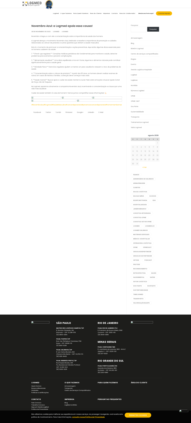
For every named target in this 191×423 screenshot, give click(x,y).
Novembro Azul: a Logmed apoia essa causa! (62, 26)
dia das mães (138, 196)
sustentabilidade (140, 290)
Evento (133, 64)
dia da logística (140, 192)
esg (154, 200)
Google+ (79, 112)
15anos (136, 175)
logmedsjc (150, 226)
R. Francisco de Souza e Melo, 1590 (110, 330)
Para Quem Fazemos (80, 13)
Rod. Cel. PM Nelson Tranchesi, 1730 (68, 341)
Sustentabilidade (137, 112)
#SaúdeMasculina (59, 105)
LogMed (65, 32)
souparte (151, 286)
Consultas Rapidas (164, 13)
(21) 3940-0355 (103, 335)
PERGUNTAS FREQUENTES (110, 399)
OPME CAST (135, 101)
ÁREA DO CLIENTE (139, 382)
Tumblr (58, 112)
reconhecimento (140, 269)
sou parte (137, 286)
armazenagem (139, 183)
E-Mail (100, 112)
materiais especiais (141, 234)
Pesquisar (134, 25)
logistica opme (139, 217)
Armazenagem (136, 38)
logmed (136, 226)
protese (136, 264)
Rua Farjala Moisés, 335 (64, 363)
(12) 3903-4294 (61, 335)
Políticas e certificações (40, 392)
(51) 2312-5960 (103, 372)
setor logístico (140, 282)
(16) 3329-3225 (61, 369)
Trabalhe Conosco (38, 405)
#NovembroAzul (37, 105)
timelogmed (138, 294)
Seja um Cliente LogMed (40, 407)
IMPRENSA (69, 399)
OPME (133, 96)
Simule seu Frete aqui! (146, 13)
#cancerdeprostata (73, 105)
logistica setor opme (142, 222)
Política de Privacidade (39, 409)
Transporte (135, 117)
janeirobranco (139, 209)
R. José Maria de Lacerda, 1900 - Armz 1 (112, 349)
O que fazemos (66, 13)
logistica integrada (142, 213)
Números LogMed (137, 91)
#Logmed (48, 105)
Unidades (34, 390)
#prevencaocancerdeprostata (93, 105)
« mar (144, 167)
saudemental (138, 277)
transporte (138, 299)
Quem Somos (36, 386)
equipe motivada (140, 200)
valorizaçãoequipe (141, 303)
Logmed (56, 13)
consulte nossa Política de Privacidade (88, 417)
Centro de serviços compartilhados (144, 54)
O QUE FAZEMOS (72, 382)
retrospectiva (139, 273)
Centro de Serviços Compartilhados (78, 390)
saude (153, 273)
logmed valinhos (140, 230)
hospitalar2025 (140, 205)
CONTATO (36, 399)
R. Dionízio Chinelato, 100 (65, 330)
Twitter (48, 112)
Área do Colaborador (127, 13)
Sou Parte (134, 106)
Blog (132, 43)
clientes (136, 187)
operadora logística (142, 243)
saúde (152, 277)
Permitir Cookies (138, 415)
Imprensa (106, 13)
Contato (115, 13)
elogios (152, 196)
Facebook (37, 112)
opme (135, 247)
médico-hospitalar (141, 239)
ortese (136, 260)
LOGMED (35, 382)
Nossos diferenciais (38, 388)
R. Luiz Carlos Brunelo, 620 (65, 352)
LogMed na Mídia (71, 405)
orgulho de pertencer (142, 256)
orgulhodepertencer (142, 252)
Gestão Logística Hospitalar (141, 70)
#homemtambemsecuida (115, 105)
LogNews (134, 80)
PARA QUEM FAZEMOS (108, 382)
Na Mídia (134, 85)
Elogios (133, 59)
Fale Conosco (36, 403)
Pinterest (68, 112)
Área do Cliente (96, 13)
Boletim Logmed (137, 48)
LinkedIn (91, 112)
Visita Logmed (136, 127)
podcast (148, 260)
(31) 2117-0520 (103, 353)
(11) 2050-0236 (61, 345)
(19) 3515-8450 (61, 356)
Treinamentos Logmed (140, 122)
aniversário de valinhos (143, 179)
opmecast (147, 247)
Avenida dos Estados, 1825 (107, 368)
